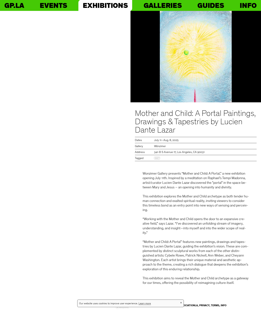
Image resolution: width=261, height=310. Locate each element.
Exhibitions (105, 5)
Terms (215, 305)
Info (248, 5)
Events (53, 5)
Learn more (145, 303)
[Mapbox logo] (122, 307)
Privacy (204, 305)
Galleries (163, 5)
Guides (210, 5)
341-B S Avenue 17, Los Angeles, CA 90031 (179, 152)
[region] (65, 160)
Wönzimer (160, 146)
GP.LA (14, 5)
